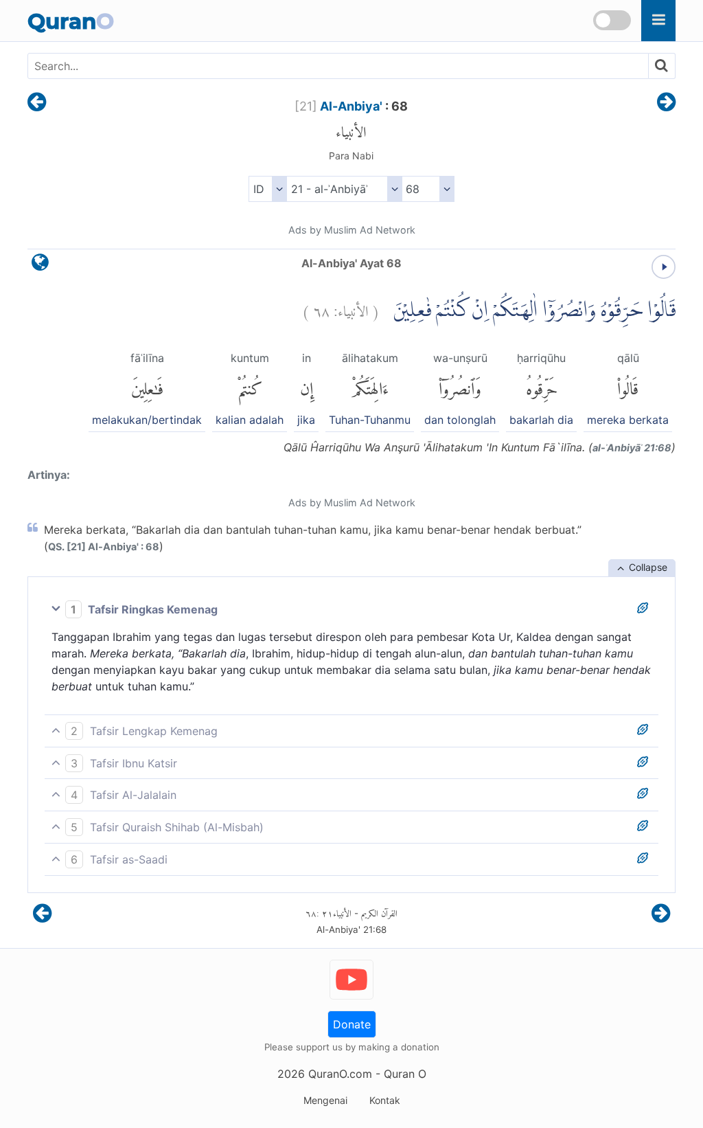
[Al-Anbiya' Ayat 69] (666, 103)
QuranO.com (340, 1074)
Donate (352, 1024)
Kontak (384, 1100)
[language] (40, 265)
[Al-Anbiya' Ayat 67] (36, 103)
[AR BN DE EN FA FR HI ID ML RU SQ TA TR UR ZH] (267, 189)
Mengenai (325, 1100)
